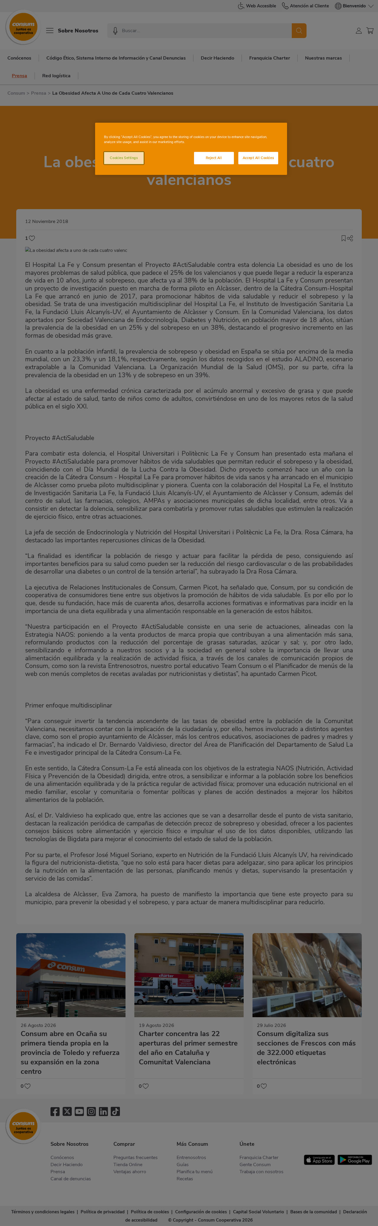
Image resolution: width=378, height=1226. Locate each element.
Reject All (214, 157)
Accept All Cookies (258, 157)
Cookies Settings (124, 157)
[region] (191, 149)
